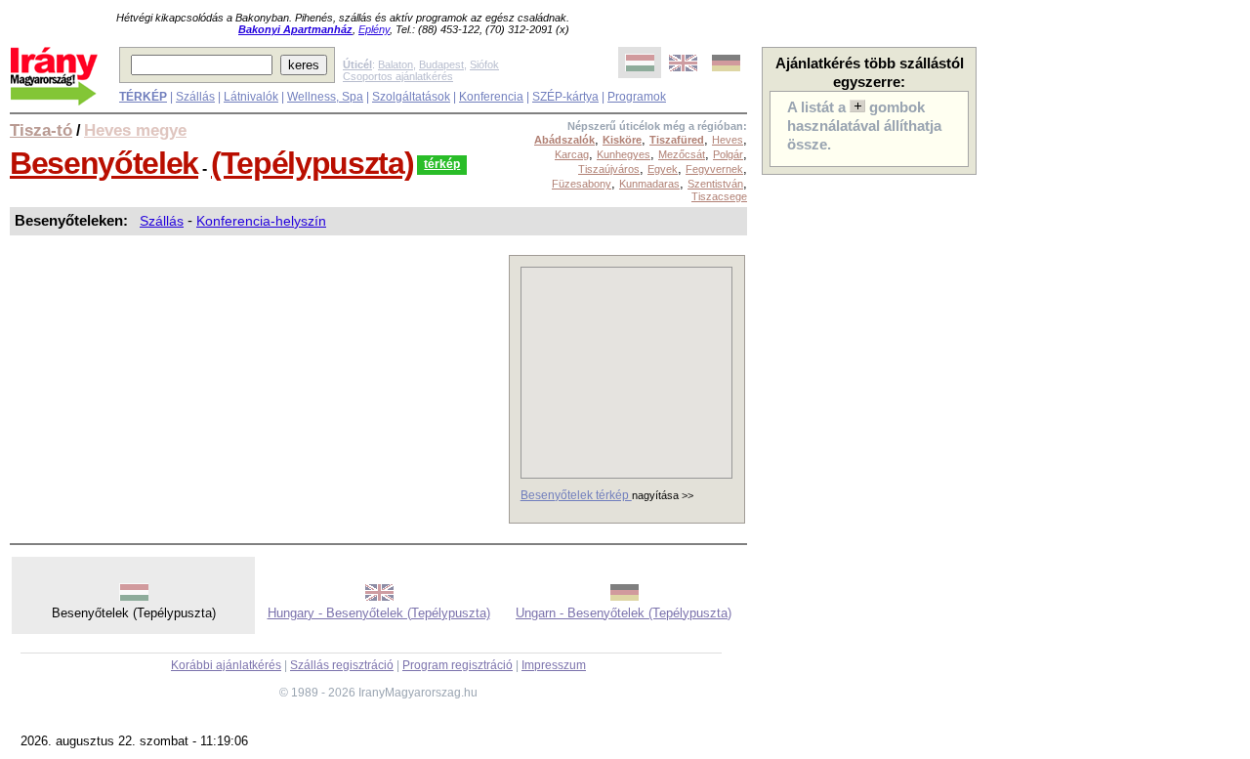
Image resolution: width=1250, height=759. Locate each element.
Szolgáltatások (411, 97)
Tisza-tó (41, 130)
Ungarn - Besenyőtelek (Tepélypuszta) (623, 613)
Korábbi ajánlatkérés (226, 665)
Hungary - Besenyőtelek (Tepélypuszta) (379, 613)
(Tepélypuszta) (312, 163)
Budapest (441, 64)
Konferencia (491, 97)
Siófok (484, 64)
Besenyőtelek (104, 163)
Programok (636, 97)
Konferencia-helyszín (261, 221)
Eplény (374, 29)
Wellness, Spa (325, 97)
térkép (442, 164)
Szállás (195, 97)
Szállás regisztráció (342, 665)
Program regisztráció (457, 665)
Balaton (395, 64)
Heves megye (135, 130)
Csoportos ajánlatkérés (398, 76)
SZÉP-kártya (565, 97)
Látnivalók (251, 97)
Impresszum (553, 665)
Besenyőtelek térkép (576, 495)
